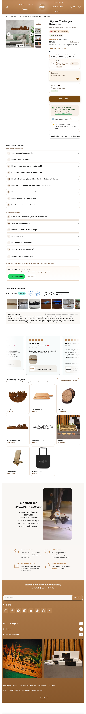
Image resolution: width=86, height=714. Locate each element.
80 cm (53, 56)
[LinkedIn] (24, 610)
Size (50, 52)
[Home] (7, 16)
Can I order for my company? (22, 249)
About (57, 11)
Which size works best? (20, 159)
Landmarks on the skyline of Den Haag (65, 136)
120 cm (71, 56)
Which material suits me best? (23, 205)
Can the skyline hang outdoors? (23, 192)
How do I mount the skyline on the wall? (26, 166)
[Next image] (31, 34)
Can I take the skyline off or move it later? (27, 172)
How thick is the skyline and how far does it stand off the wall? (35, 179)
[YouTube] (30, 610)
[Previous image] (9, 34)
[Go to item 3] (34, 304)
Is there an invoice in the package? (24, 230)
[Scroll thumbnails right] (77, 304)
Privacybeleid (43, 685)
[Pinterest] (37, 610)
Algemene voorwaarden (28, 685)
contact (54, 568)
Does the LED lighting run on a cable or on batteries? (31, 185)
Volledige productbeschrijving (22, 256)
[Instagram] (5, 610)
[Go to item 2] (23, 304)
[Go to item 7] (80, 304)
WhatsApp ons (17, 276)
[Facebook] (12, 610)
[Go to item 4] (46, 304)
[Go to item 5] (57, 304)
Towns (28, 4)
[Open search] (46, 294)
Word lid (77, 598)
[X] (18, 610)
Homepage (7, 685)
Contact (52, 685)
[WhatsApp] (43, 610)
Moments (58, 2)
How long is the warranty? (21, 242)
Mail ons (31, 276)
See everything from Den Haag (68, 380)
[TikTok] (49, 610)
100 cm (61, 56)
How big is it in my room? (58, 48)
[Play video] (38, 38)
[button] (54, 39)
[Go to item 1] (12, 304)
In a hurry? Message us (63, 114)
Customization (58, 7)
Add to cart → (65, 99)
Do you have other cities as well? (24, 198)
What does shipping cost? (21, 223)
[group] (20, 34)
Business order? (75, 42)
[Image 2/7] (38, 31)
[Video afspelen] (57, 514)
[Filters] (51, 294)
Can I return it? (17, 236)
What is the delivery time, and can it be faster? (29, 217)
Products (25, 9)
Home (21, 4)
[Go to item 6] (68, 304)
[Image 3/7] (38, 45)
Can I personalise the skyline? (23, 153)
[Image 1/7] (38, 24)
